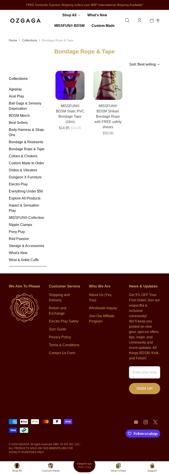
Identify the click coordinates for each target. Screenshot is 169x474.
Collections (29, 40)
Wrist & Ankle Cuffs (24, 260)
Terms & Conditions (64, 345)
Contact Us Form (62, 353)
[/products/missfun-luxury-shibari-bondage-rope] (107, 85)
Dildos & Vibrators (23, 170)
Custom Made (103, 25)
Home (13, 40)
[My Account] (139, 20)
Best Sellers (18, 122)
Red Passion (19, 239)
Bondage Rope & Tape (26, 149)
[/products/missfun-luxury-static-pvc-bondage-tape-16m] (69, 85)
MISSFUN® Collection (26, 218)
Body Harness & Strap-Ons (27, 132)
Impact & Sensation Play (24, 207)
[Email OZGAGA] (136, 422)
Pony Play (17, 232)
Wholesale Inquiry (103, 308)
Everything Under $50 (26, 191)
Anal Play (16, 96)
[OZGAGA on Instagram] (146, 422)
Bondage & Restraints (26, 142)
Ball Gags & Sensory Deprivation (25, 105)
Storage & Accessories (26, 246)
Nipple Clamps (20, 225)
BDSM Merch (19, 115)
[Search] (127, 20)
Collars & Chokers (23, 156)
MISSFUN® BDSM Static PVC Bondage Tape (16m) (70, 114)
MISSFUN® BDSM (69, 25)
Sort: (142, 64)
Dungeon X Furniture (25, 177)
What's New (97, 15)
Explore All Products (24, 198)
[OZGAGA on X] (155, 422)
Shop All (69, 15)
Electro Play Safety (64, 321)
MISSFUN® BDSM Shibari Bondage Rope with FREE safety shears (107, 116)
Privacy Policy (60, 337)
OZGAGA (23, 444)
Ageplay (15, 89)
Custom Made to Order (26, 163)
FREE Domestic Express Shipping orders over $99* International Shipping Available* (84, 5)
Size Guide (57, 329)
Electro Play (18, 184)
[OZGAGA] (25, 20)
